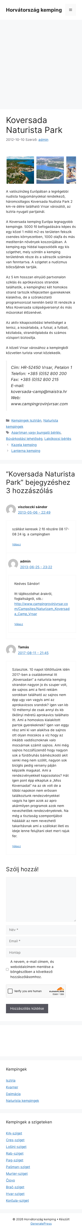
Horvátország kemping (34, 10)
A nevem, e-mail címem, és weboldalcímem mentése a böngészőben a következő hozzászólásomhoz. (32, 969)
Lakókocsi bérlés (57, 439)
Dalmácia (13, 1094)
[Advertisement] (41, 62)
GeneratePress (41, 1223)
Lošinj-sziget (16, 1147)
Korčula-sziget (17, 1201)
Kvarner (12, 1087)
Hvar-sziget (15, 1194)
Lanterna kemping (25, 451)
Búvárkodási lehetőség (24, 439)
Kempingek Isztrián (26, 420)
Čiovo (10, 1180)
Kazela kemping (24, 445)
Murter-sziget (17, 1174)
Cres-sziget (15, 1140)
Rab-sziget (14, 1153)
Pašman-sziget (18, 1167)
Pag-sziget (14, 1160)
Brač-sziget (15, 1187)
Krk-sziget (14, 1133)
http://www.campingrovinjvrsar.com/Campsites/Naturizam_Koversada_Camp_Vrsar (42, 609)
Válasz (16, 544)
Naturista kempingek (22, 1101)
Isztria (11, 1080)
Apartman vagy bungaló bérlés (36, 433)
